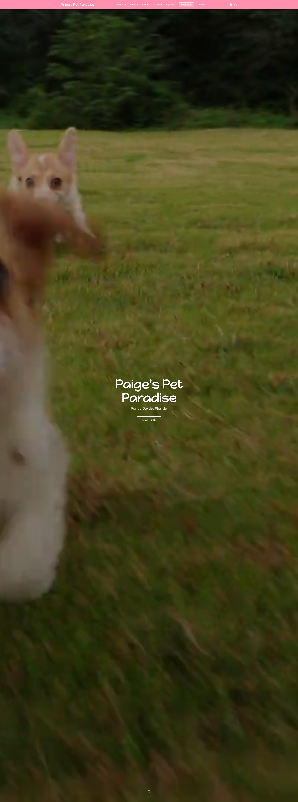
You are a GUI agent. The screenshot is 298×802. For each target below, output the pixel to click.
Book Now (186, 4)
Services (134, 4)
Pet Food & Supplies (164, 4)
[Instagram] (235, 4)
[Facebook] (231, 4)
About (145, 4)
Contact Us (149, 420)
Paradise (121, 4)
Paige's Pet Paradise (77, 5)
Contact (202, 4)
